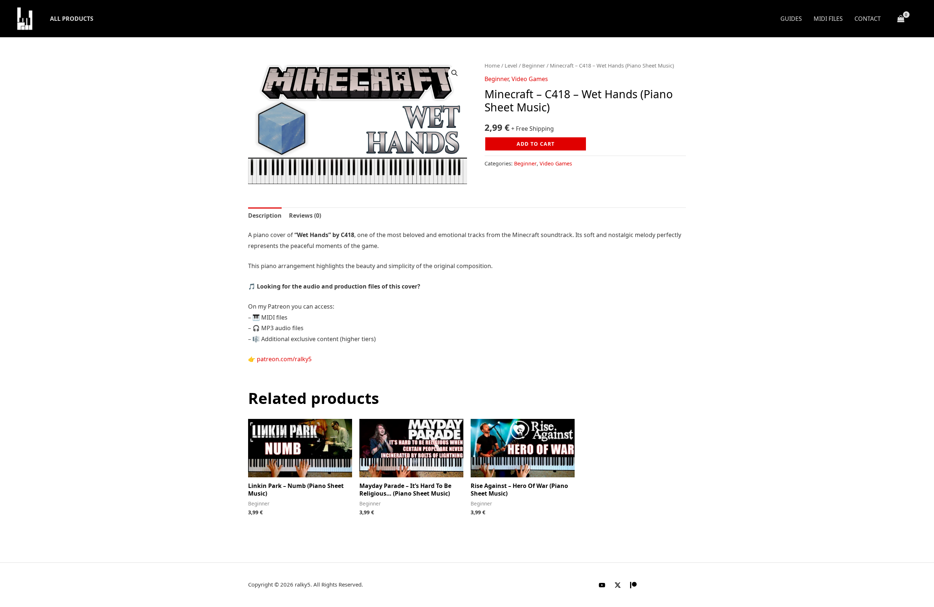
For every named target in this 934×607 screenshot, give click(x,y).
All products (71, 19)
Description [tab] (265, 215)
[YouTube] (602, 585)
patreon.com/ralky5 (284, 359)
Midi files (828, 19)
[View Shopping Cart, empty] (900, 19)
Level (511, 65)
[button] (454, 73)
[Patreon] (633, 585)
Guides (791, 19)
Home (492, 65)
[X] (617, 585)
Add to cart (536, 143)
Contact (867, 19)
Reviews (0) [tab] (305, 215)
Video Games (530, 79)
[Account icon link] (918, 18)
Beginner (533, 65)
